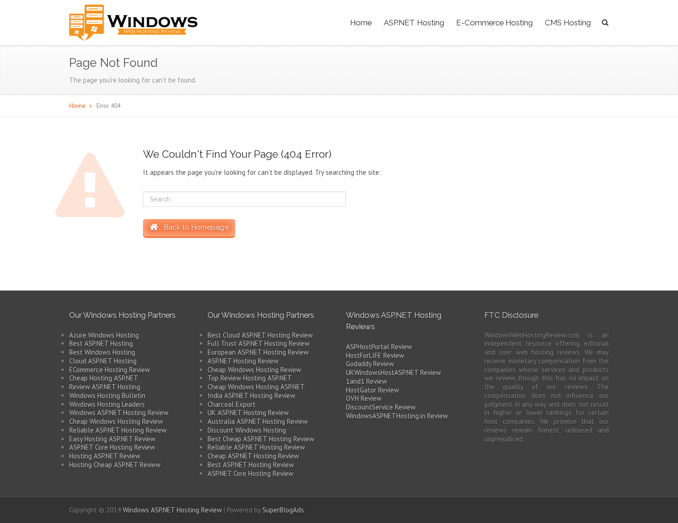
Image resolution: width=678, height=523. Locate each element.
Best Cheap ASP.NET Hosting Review (261, 438)
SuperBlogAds (283, 509)
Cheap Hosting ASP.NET (103, 378)
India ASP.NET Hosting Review (251, 395)
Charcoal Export (232, 404)
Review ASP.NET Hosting (104, 386)
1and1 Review (366, 381)
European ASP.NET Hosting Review (258, 352)
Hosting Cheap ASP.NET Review (115, 464)
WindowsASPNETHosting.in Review (397, 415)
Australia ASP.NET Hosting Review (258, 421)
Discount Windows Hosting (247, 430)
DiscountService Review (381, 407)
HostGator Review (372, 390)
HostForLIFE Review (375, 355)
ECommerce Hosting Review (109, 369)
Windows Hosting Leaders (107, 404)
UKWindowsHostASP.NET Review (393, 372)
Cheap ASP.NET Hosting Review (253, 456)
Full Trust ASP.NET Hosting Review (258, 343)
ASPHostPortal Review (379, 346)
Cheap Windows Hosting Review (116, 421)
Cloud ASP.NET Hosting (103, 361)
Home (361, 22)
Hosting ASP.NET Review (104, 456)
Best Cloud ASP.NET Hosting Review (260, 335)
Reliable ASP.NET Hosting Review (118, 430)
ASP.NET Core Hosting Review (112, 447)
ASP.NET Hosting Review (243, 361)
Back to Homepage (193, 227)
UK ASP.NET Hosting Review (248, 412)
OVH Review (363, 398)
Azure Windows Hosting (104, 335)
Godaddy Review (370, 363)
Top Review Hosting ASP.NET (250, 378)
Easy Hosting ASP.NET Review (112, 438)
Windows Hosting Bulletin (107, 395)
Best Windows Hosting (102, 352)
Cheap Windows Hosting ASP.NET (256, 386)
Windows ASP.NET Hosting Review (118, 412)
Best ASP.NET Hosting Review (251, 464)
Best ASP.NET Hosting (101, 343)
